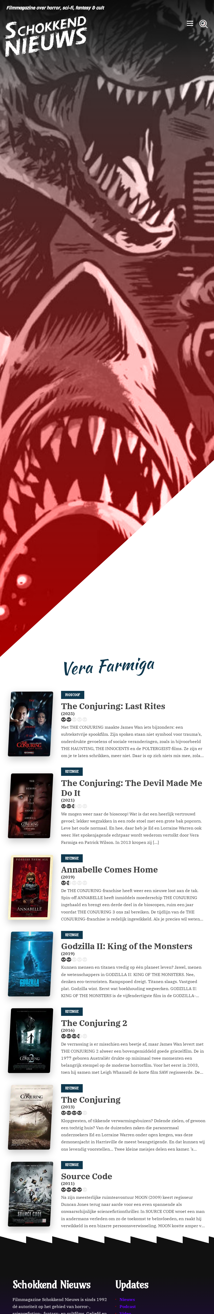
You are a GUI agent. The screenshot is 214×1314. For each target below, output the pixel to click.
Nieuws (127, 1299)
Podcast (128, 1306)
